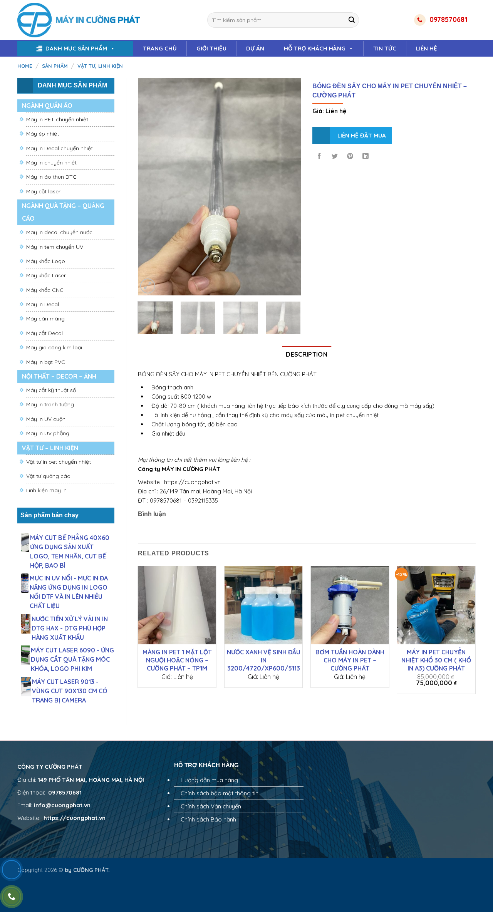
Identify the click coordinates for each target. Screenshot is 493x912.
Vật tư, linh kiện (100, 66)
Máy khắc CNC (45, 290)
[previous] (151, 186)
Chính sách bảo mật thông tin (219, 793)
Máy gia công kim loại (54, 347)
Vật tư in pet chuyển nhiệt (58, 461)
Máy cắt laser (43, 191)
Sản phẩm (55, 66)
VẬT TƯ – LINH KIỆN (50, 448)
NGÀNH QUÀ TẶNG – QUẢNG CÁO (63, 212)
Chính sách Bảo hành (208, 819)
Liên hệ (426, 48)
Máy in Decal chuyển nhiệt (59, 148)
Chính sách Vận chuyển (211, 806)
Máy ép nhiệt (42, 133)
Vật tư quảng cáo (48, 476)
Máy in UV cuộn (45, 419)
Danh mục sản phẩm (76, 48)
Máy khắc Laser (46, 275)
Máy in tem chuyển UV (54, 246)
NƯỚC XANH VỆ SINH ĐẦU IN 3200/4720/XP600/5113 (263, 660)
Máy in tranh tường (50, 404)
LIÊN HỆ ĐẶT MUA (361, 135)
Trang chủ (160, 48)
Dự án (255, 48)
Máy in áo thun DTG (51, 176)
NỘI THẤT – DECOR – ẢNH (59, 376)
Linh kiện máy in (46, 490)
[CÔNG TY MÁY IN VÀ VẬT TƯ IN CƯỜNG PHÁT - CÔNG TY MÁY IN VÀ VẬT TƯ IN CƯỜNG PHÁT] (79, 20)
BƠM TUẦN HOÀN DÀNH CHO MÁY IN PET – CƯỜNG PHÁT (349, 660)
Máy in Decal (42, 304)
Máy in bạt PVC (45, 362)
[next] (288, 186)
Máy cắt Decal (44, 333)
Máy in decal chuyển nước (59, 232)
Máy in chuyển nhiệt (51, 162)
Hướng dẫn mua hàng (209, 780)
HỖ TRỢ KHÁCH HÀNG (314, 48)
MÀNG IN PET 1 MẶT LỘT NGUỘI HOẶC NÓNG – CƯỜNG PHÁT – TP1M (177, 660)
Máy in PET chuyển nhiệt (57, 119)
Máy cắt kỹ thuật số (51, 390)
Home (24, 66)
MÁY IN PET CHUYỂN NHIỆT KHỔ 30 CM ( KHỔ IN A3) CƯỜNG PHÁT (436, 660)
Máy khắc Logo (45, 261)
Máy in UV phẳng (47, 433)
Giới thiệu (211, 48)
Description (306, 354)
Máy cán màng (45, 318)
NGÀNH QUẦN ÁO (47, 105)
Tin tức (384, 48)
